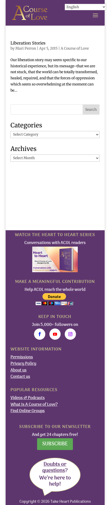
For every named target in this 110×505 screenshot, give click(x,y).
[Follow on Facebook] (39, 334)
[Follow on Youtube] (55, 334)
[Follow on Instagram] (70, 334)
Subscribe (55, 444)
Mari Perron (25, 48)
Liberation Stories (28, 43)
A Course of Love (75, 48)
